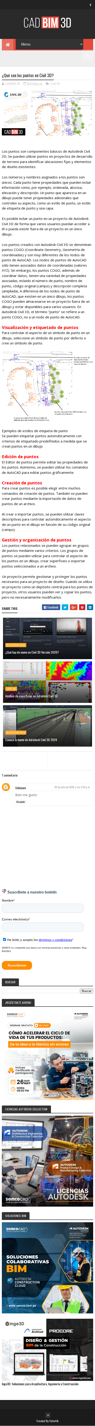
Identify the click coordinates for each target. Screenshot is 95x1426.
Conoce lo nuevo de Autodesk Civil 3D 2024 (31, 739)
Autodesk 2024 (15, 732)
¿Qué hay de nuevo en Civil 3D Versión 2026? (32, 652)
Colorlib (54, 1421)
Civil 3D (55, 83)
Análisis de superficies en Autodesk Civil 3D (31, 695)
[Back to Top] (47, 1415)
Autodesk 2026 (15, 645)
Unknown (20, 787)
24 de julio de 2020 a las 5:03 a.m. (72, 787)
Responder (20, 801)
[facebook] (90, 4)
